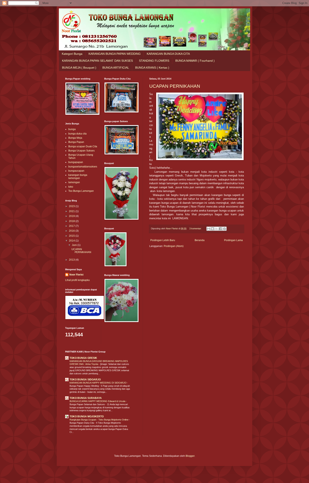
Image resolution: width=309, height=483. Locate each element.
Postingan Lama (233, 240)
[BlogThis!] (212, 229)
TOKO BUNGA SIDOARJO (85, 379)
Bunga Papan (76, 142)
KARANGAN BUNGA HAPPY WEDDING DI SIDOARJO (98, 382)
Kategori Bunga (72, 53)
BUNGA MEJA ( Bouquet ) (79, 67)
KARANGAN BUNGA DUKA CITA (168, 53)
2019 (72, 216)
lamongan (74, 182)
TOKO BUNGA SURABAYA (86, 398)
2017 (72, 226)
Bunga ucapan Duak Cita (82, 146)
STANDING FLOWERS (154, 60)
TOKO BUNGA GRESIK (83, 357)
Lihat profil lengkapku (77, 280)
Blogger (190, 455)
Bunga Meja (75, 137)
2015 (72, 235)
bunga (72, 129)
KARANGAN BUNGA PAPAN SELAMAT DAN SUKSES (97, 60)
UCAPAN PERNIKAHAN (174, 86)
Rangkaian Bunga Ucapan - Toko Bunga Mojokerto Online (99, 419)
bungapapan (75, 162)
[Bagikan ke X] (216, 229)
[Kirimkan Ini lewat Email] (208, 229)
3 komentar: (195, 228)
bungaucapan (76, 170)
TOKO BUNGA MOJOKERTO (87, 416)
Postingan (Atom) (174, 246)
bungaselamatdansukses (82, 166)
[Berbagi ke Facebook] (220, 229)
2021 (72, 211)
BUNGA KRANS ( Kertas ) (152, 67)
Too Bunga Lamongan (81, 190)
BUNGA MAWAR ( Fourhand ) (195, 60)
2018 (72, 221)
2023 (72, 206)
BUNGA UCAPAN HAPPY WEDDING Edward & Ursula (98, 401)
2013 (72, 259)
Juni (74, 245)
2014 (72, 240)
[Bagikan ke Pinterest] (224, 229)
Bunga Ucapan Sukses (81, 150)
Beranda (200, 240)
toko (70, 186)
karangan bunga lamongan (77, 176)
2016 (72, 230)
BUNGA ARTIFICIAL (115, 67)
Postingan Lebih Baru (162, 240)
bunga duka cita (77, 133)
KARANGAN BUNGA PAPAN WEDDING (114, 53)
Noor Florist (76, 274)
